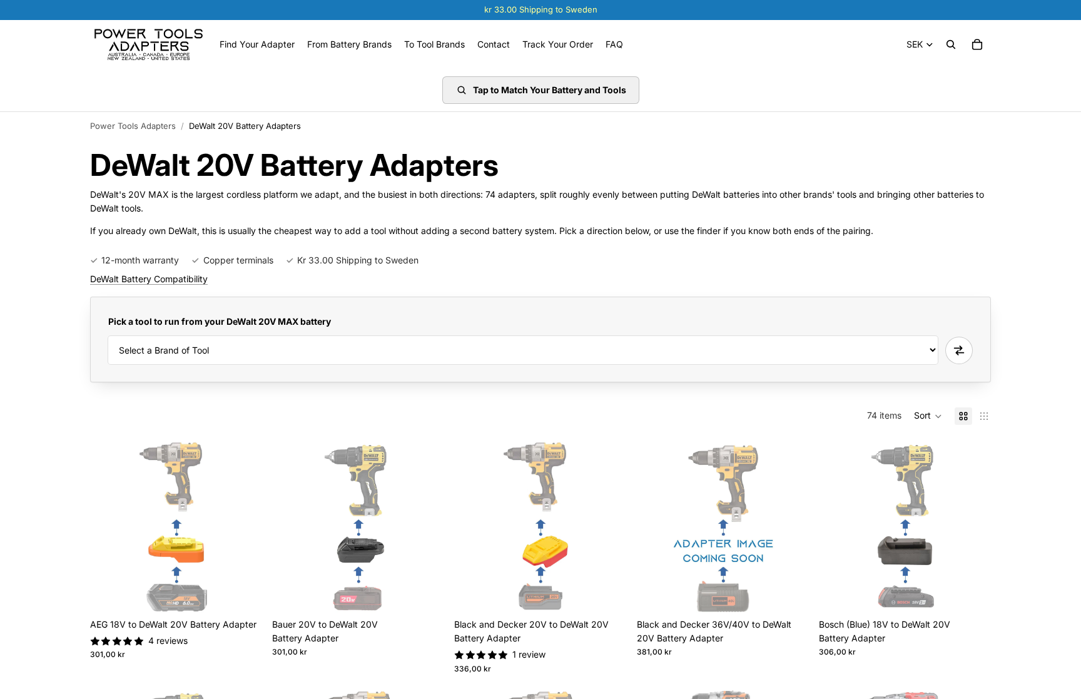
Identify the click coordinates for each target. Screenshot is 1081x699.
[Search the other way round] (959, 350)
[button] (928, 416)
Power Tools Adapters (133, 126)
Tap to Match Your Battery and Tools (549, 89)
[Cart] (977, 44)
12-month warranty (140, 260)
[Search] (951, 44)
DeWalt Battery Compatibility (149, 278)
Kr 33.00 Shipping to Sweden (358, 260)
